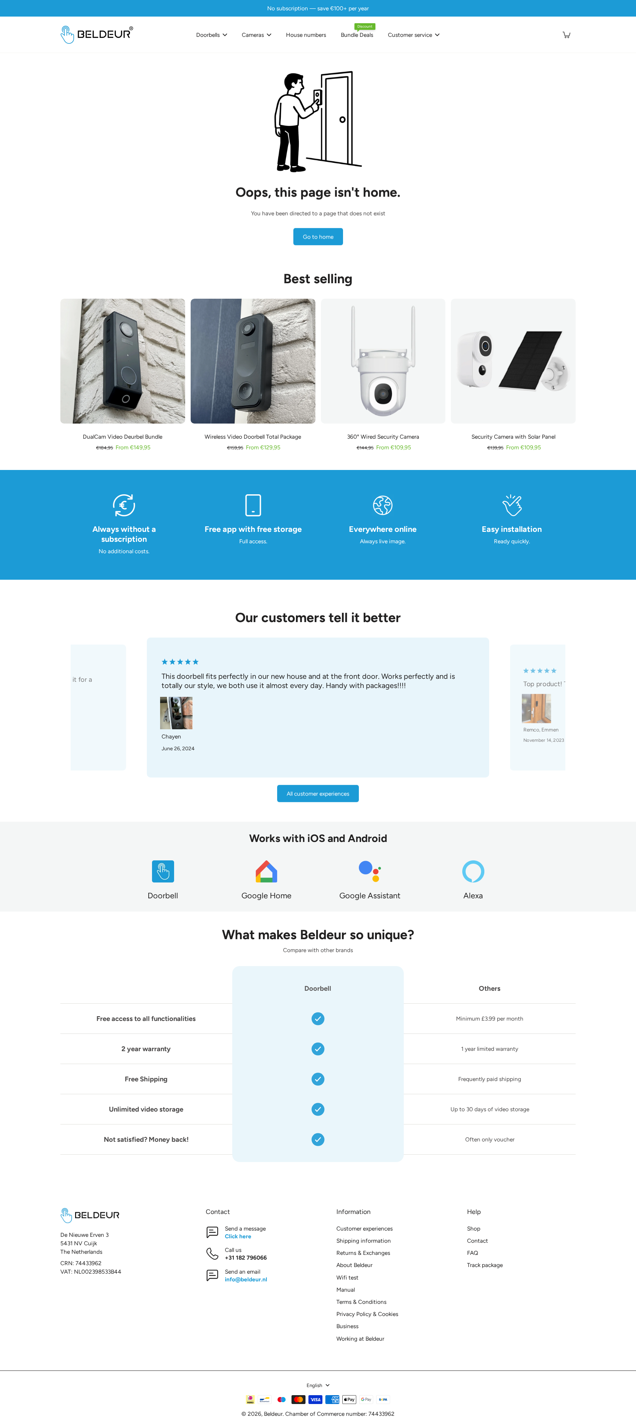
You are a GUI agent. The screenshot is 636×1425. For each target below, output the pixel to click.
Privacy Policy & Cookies (367, 1313)
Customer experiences (364, 1228)
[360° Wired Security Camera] (383, 361)
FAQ (472, 1252)
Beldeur (273, 1413)
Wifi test (347, 1277)
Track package (485, 1264)
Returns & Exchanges (363, 1252)
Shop (473, 1228)
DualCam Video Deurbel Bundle (122, 436)
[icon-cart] (566, 34)
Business (347, 1326)
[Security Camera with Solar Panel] (513, 361)
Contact (477, 1240)
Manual (345, 1289)
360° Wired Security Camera (383, 436)
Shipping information (363, 1240)
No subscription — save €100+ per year (318, 8)
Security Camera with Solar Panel (513, 436)
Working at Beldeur (360, 1338)
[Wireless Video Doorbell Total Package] (253, 361)
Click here (238, 1236)
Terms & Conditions (361, 1301)
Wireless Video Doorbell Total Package (253, 436)
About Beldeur (354, 1264)
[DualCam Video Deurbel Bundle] (122, 361)
